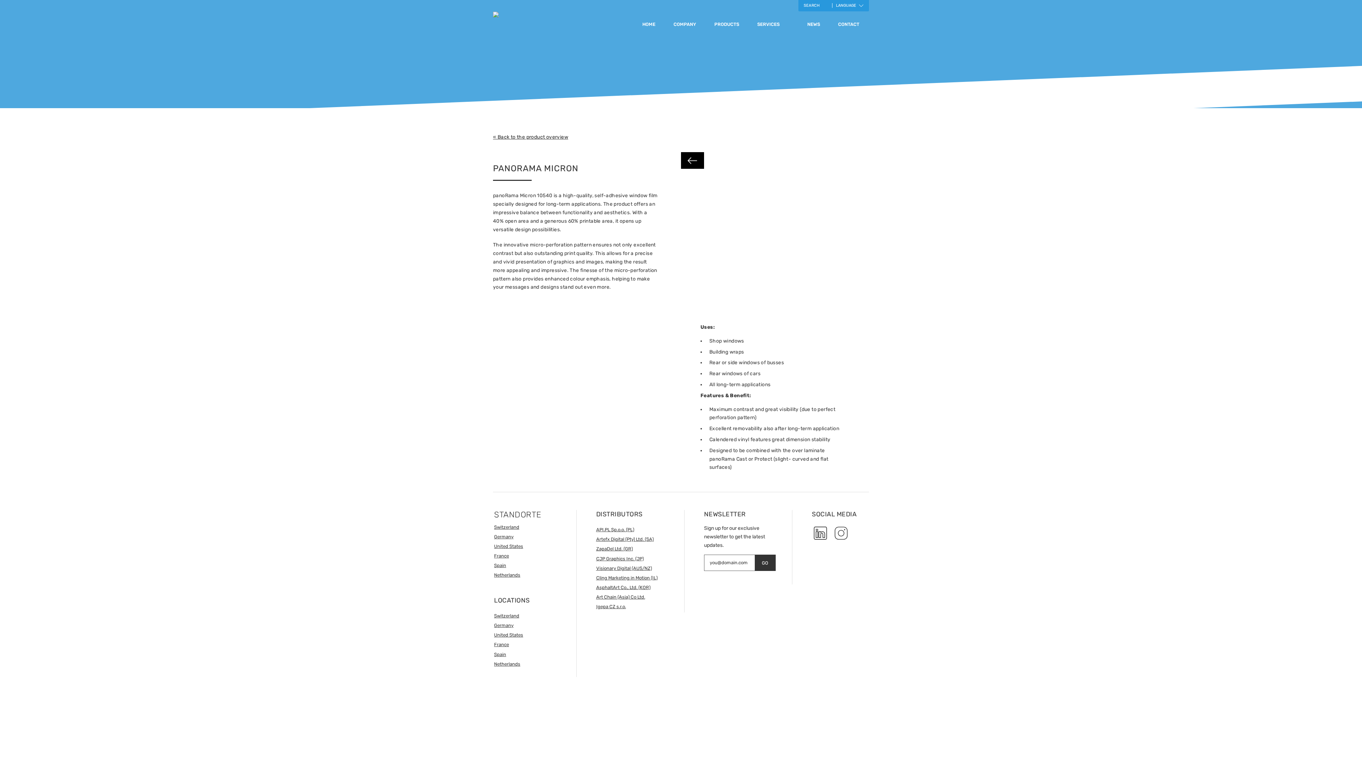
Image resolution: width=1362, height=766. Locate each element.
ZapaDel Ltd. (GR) (614, 548)
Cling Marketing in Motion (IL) (627, 578)
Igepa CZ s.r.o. (611, 606)
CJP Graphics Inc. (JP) (620, 558)
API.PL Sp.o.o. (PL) (615, 529)
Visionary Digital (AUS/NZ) (624, 568)
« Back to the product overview (530, 137)
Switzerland (506, 527)
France (501, 556)
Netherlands (507, 575)
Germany (504, 536)
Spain (500, 565)
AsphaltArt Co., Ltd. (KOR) (623, 587)
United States (508, 546)
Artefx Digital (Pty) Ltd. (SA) (625, 539)
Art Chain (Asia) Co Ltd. (620, 597)
